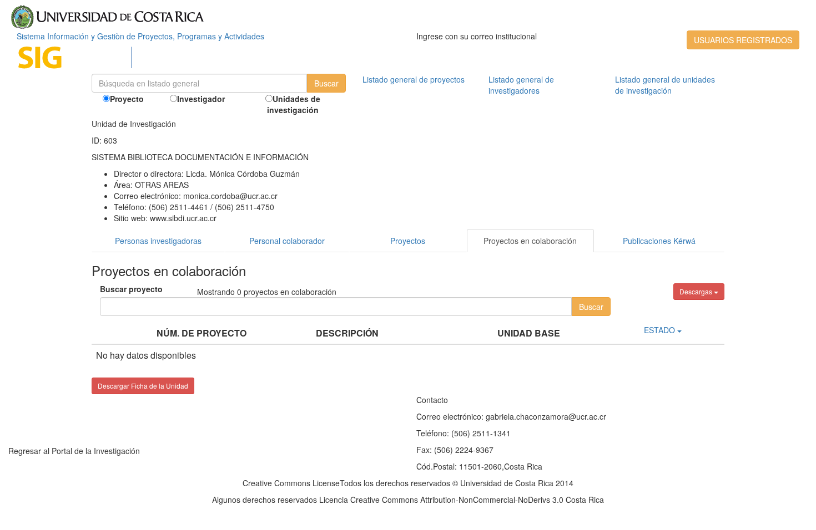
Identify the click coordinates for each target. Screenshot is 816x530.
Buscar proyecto (131, 288)
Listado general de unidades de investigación (665, 85)
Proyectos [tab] (407, 240)
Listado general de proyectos (413, 79)
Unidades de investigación (293, 104)
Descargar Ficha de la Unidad (143, 385)
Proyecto (127, 98)
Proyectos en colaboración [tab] (530, 240)
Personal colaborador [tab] (287, 240)
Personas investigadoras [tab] (158, 240)
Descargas (696, 291)
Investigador (201, 98)
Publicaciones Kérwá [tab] (659, 240)
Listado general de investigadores (521, 85)
